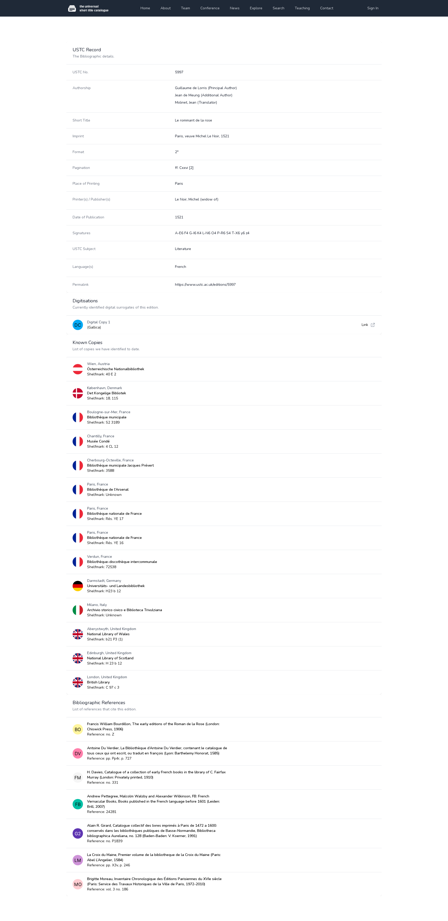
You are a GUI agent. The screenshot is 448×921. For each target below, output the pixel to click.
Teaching (302, 8)
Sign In (373, 8)
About (165, 8)
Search (278, 8)
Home (145, 8)
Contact (326, 8)
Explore (256, 8)
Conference (210, 8)
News (235, 8)
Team (185, 8)
